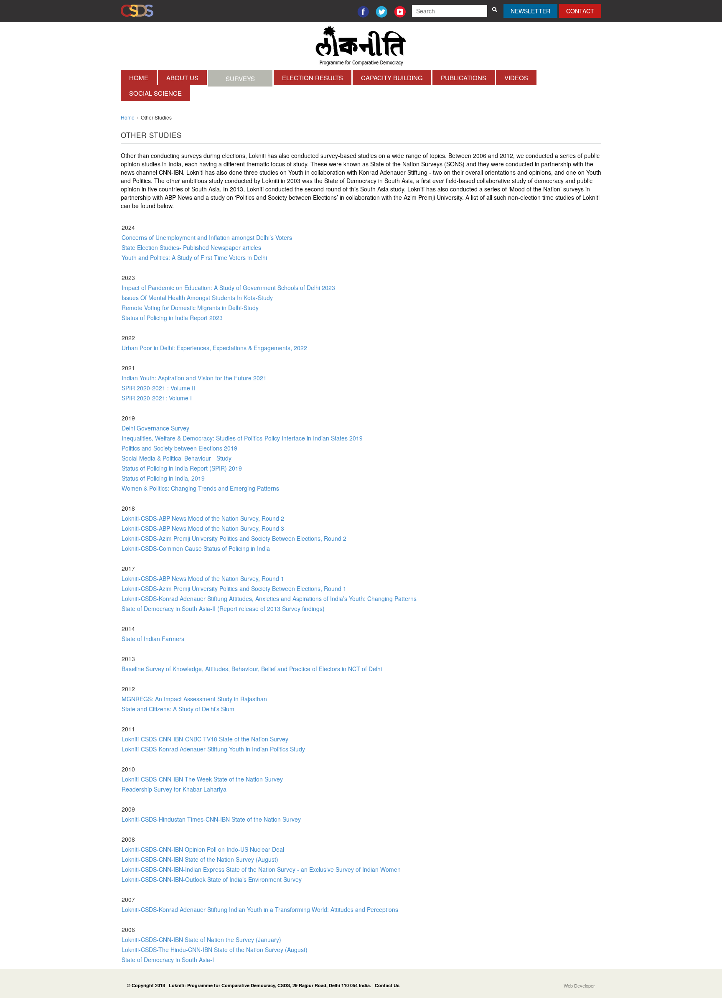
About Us (182, 77)
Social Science (155, 93)
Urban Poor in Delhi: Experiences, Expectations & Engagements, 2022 (214, 348)
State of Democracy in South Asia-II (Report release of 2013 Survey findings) (223, 608)
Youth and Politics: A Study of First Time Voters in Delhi (194, 257)
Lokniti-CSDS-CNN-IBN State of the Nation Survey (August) (200, 859)
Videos (516, 77)
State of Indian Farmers (153, 638)
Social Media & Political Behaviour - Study (176, 458)
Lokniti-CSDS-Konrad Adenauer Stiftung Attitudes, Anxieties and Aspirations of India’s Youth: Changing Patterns (269, 598)
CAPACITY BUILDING (392, 77)
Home (138, 77)
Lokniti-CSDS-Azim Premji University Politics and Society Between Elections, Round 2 (234, 538)
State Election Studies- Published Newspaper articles (191, 247)
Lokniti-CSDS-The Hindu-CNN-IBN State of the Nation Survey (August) (215, 949)
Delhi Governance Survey (155, 428)
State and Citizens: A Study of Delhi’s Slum (178, 709)
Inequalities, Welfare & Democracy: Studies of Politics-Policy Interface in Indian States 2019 (242, 438)
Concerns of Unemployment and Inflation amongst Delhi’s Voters (207, 237)
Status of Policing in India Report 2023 (172, 317)
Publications (463, 77)
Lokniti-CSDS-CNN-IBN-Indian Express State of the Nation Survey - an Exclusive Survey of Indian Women (261, 869)
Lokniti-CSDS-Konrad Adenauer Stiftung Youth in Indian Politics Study (213, 749)
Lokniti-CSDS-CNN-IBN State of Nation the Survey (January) (201, 939)
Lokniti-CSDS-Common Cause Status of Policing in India (196, 548)
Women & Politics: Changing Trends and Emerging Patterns (200, 488)
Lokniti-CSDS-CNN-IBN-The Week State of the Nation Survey (202, 779)
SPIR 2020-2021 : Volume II (158, 388)
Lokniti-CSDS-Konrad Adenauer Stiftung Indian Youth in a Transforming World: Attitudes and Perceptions (260, 909)
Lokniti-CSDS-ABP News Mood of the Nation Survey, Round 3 (203, 528)
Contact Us (387, 985)
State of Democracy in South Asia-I (168, 959)
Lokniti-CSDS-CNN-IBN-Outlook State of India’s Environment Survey (212, 879)
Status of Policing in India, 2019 (163, 478)
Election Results (312, 77)
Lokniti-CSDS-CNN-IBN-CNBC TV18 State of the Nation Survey (205, 739)
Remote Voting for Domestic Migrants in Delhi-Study (190, 307)
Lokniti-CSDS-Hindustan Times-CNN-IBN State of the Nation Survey (211, 819)
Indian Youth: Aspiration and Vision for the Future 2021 (194, 378)
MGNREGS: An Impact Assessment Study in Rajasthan (194, 699)
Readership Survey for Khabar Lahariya (174, 789)
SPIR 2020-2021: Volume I (157, 398)
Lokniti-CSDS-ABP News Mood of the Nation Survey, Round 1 (203, 578)
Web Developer (579, 985)
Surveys (240, 78)
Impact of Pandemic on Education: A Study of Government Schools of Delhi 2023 (228, 287)
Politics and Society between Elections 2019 (179, 448)
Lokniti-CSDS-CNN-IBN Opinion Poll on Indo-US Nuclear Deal (203, 849)
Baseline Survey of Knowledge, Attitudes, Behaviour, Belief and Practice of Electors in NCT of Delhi (252, 668)
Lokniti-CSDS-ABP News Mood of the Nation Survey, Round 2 (203, 518)
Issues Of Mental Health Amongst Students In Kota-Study (197, 297)
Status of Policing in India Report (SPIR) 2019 (182, 468)
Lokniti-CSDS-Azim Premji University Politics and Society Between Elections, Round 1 (234, 588)
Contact (580, 11)
